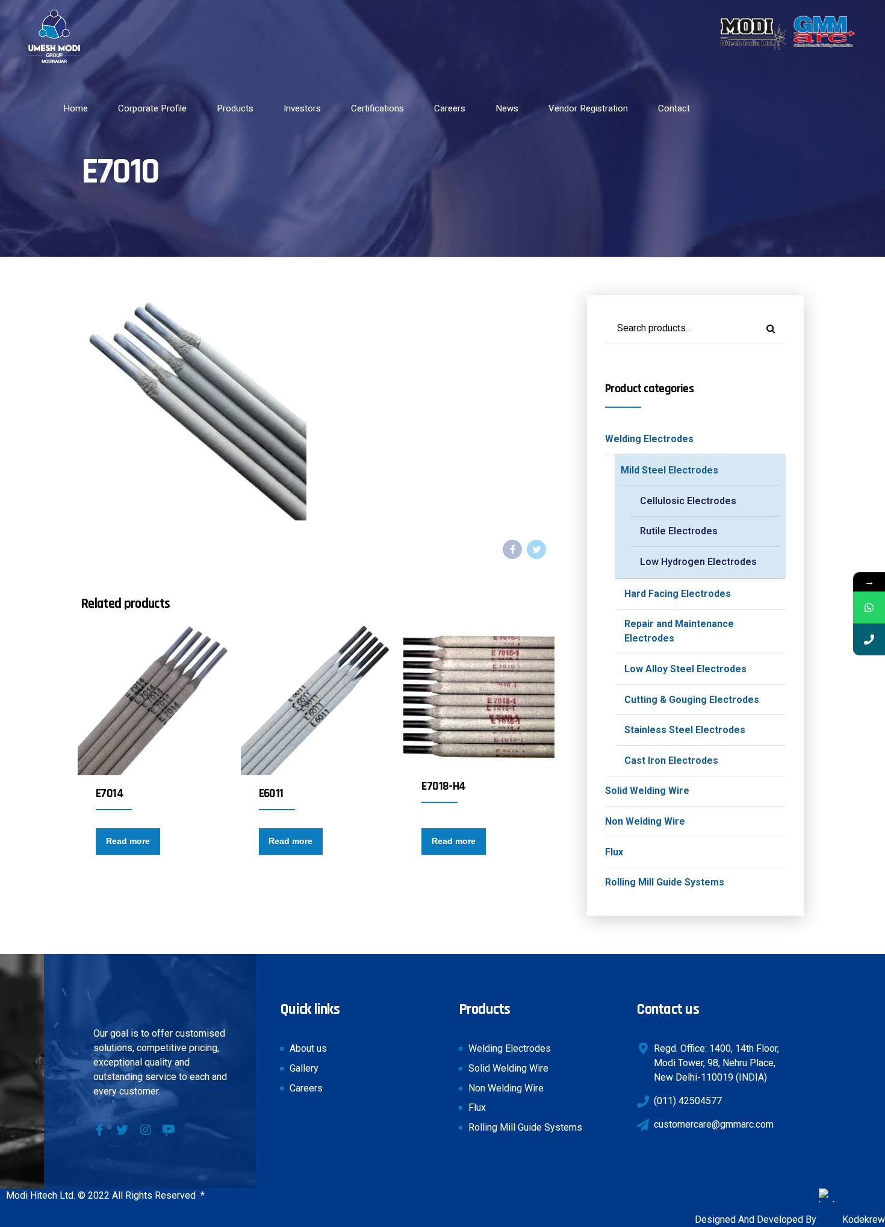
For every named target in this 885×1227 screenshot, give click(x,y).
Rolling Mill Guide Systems (664, 882)
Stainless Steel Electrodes (684, 729)
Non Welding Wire (645, 821)
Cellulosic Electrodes (688, 501)
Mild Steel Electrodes (669, 470)
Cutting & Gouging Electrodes (691, 699)
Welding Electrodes (649, 439)
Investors (302, 108)
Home (75, 108)
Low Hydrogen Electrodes (698, 561)
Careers (449, 108)
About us (308, 1048)
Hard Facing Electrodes (677, 593)
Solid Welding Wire (647, 790)
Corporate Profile (152, 108)
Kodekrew (862, 1219)
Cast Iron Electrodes (671, 760)
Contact (674, 108)
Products (235, 108)
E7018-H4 (443, 786)
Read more (128, 841)
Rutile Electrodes (679, 531)
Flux (614, 852)
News (506, 108)
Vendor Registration (588, 108)
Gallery (304, 1068)
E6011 (271, 793)
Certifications (377, 108)
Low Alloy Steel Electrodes (685, 669)
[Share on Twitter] (536, 549)
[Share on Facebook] (512, 549)
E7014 (109, 793)
